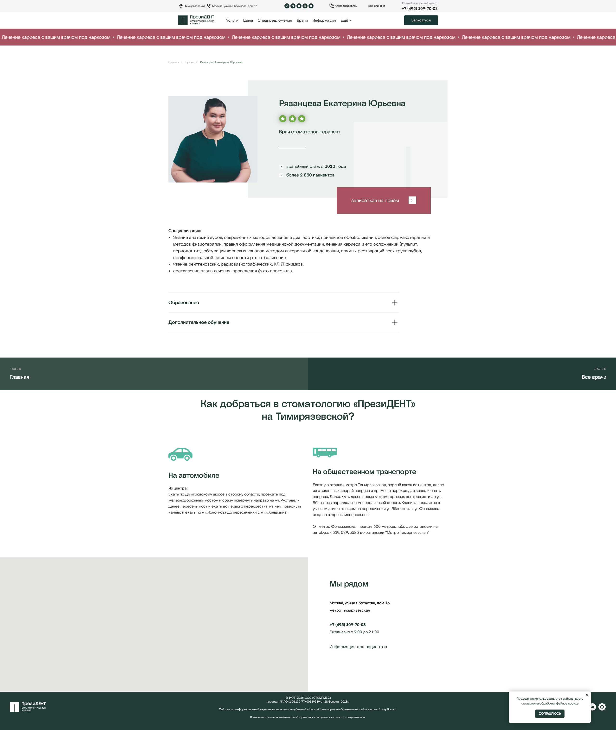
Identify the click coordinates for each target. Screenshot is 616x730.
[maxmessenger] (602, 709)
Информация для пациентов (358, 646)
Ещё (344, 20)
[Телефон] (342, 665)
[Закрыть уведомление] (587, 695)
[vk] (592, 709)
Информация (324, 20)
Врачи (302, 20)
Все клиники (376, 5)
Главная (173, 62)
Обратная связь (346, 5)
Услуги (232, 20)
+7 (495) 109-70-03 (420, 8)
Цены (248, 20)
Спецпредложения (275, 20)
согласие (528, 703)
